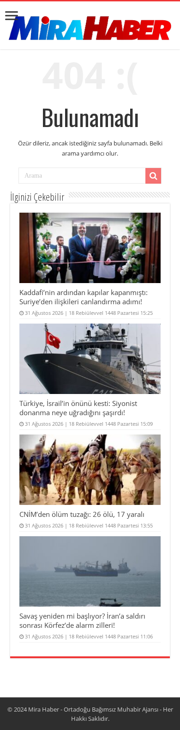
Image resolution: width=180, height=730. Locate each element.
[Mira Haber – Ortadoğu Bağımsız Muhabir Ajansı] (90, 25)
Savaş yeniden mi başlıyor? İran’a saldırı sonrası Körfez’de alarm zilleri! (82, 620)
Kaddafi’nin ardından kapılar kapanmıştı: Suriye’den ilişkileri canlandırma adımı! (83, 297)
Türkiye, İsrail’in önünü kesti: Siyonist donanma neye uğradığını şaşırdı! (78, 408)
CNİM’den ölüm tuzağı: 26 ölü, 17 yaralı (81, 514)
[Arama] (153, 176)
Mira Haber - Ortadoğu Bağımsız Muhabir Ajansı (93, 709)
